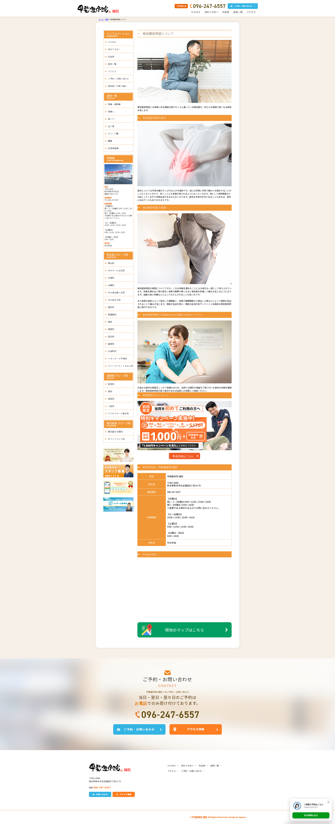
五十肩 (111, 126)
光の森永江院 (114, 299)
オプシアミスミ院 (116, 438)
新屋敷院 (112, 314)
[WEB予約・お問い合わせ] (243, 6)
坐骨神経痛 (113, 148)
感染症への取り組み (117, 86)
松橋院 (111, 277)
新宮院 (111, 384)
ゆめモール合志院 (116, 270)
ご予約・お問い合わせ (118, 78)
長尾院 (111, 398)
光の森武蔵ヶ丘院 (116, 292)
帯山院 (111, 263)
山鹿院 (111, 285)
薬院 (110, 391)
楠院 (110, 321)
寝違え (111, 111)
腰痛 (110, 140)
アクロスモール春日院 (118, 413)
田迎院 (111, 336)
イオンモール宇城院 (117, 358)
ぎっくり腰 (113, 133)
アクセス (251, 12)
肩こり (111, 118)
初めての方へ (212, 12)
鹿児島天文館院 (115, 431)
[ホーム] (101, 9)
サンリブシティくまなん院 (120, 365)
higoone (242, 817)
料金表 (226, 12)
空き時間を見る (311, 815)
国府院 (111, 307)
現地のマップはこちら (184, 630)
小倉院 (111, 406)
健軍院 (111, 329)
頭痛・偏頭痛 (114, 104)
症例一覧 (238, 12)
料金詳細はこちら (183, 456)
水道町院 (112, 351)
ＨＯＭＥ (195, 12)
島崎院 (111, 343)
